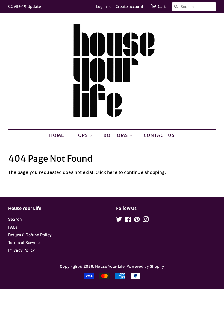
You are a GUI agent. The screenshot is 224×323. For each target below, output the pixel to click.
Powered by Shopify (145, 266)
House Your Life (110, 266)
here (112, 172)
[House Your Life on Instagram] (146, 220)
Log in (101, 6)
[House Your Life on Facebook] (128, 220)
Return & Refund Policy (30, 234)
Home (56, 135)
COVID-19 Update (24, 6)
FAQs (13, 227)
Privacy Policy (21, 250)
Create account (129, 6)
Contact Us (159, 135)
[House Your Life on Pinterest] (137, 220)
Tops (82, 135)
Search (15, 219)
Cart (162, 6)
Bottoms (116, 135)
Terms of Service (24, 242)
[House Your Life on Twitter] (119, 220)
